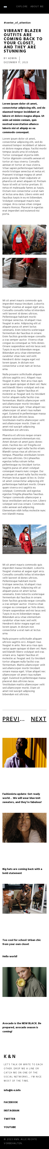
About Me (37, 7)
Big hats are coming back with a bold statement (22, 871)
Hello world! (9, 956)
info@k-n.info (12, 1090)
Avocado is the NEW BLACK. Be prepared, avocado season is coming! (21, 1027)
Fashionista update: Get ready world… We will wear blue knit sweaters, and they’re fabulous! (22, 798)
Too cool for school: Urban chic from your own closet (21, 942)
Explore (22, 7)
